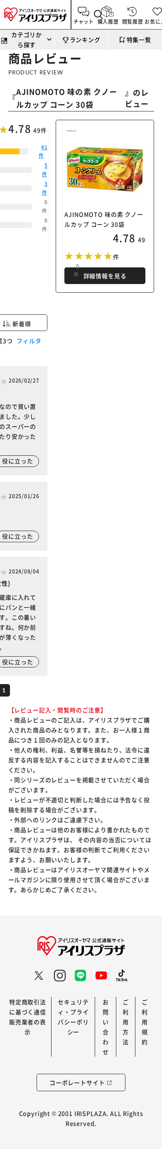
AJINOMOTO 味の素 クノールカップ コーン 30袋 (66, 98)
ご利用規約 (145, 1022)
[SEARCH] (98, 14)
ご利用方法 (126, 1022)
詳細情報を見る (105, 276)
